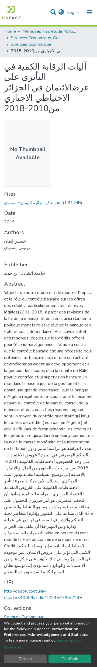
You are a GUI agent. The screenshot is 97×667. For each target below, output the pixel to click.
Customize (12, 647)
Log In (73, 12)
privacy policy (69, 640)
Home (10, 31)
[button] (61, 12)
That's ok (70, 658)
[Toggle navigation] (89, 12)
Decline (25, 658)
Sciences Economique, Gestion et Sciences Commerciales (38, 38)
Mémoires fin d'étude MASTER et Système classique (49, 31)
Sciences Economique (31, 44)
